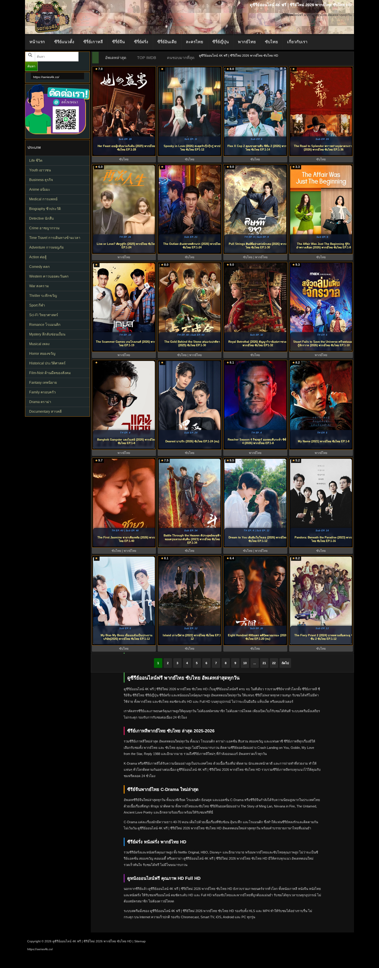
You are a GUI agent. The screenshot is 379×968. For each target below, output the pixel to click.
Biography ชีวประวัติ (45, 209)
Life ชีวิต (35, 160)
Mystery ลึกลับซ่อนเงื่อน (47, 334)
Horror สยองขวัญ (42, 353)
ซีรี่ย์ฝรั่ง (141, 41)
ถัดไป (285, 663)
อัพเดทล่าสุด (115, 58)
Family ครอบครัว (42, 392)
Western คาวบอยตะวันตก (49, 276)
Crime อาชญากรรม (44, 228)
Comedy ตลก (39, 267)
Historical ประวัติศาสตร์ (47, 363)
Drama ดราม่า (40, 402)
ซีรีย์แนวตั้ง (64, 41)
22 (274, 663)
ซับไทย (271, 41)
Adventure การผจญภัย (46, 247)
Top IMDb (146, 58)
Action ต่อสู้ (37, 257)
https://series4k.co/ (46, 77)
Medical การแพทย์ (43, 199)
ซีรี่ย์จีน (118, 41)
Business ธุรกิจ (41, 180)
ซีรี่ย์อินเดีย (167, 41)
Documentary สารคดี (45, 411)
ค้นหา (31, 66)
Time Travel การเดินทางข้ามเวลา (54, 238)
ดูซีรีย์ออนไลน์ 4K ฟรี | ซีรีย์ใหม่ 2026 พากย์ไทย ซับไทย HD (92, 941)
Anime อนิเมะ (39, 189)
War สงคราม (39, 286)
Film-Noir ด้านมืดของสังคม (50, 373)
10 (245, 663)
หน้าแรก (37, 41)
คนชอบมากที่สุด (181, 58)
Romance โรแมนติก (45, 324)
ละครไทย (194, 41)
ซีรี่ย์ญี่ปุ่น (220, 41)
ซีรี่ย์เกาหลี (93, 41)
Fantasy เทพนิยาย (43, 382)
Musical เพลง (39, 344)
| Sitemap (139, 941)
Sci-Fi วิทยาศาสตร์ (43, 315)
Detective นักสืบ (41, 218)
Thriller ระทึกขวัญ (43, 296)
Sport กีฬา (37, 305)
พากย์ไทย (247, 41)
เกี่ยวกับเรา (297, 41)
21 (264, 663)
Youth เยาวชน (40, 170)
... (254, 663)
